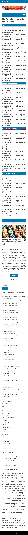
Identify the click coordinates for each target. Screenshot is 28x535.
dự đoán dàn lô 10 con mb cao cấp (10, 326)
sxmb (14, 524)
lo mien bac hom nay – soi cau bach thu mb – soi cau (13, 296)
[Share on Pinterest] (16, 279)
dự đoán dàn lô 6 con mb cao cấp (10, 333)
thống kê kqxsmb (6, 443)
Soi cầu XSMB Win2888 (19, 522)
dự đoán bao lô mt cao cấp (8, 354)
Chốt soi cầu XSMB (5, 473)
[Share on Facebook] (13, 279)
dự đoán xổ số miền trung (10, 493)
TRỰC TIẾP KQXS (5, 403)
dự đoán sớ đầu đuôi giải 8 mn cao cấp (11, 389)
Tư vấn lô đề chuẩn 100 (7, 246)
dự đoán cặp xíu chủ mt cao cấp (9, 357)
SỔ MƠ (3, 436)
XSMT (3, 410)
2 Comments (14, 222)
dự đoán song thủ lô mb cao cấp (10, 350)
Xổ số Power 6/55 (6, 427)
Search (4, 288)
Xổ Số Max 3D (6, 422)
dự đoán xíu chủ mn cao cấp (9, 396)
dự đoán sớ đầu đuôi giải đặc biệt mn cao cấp (12, 392)
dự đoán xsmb (9, 484)
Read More (14, 275)
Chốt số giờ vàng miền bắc (14, 473)
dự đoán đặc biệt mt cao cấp (9, 359)
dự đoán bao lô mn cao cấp (8, 378)
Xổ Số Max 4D (6, 424)
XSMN (3, 408)
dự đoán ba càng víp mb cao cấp (10, 303)
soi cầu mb (9, 520)
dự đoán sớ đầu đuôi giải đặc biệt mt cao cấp (12, 368)
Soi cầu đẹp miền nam (7, 375)
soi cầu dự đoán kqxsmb (12, 509)
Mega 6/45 (5, 420)
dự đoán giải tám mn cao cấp (9, 385)
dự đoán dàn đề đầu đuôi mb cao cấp (11, 324)
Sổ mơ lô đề (4, 399)
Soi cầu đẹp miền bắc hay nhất (8, 331)
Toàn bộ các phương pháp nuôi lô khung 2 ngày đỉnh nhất (11, 242)
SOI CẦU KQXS (5, 431)
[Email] (18, 279)
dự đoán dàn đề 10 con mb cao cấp (10, 322)
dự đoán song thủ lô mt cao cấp (9, 371)
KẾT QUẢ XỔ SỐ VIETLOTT (8, 417)
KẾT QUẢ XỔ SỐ (5, 413)
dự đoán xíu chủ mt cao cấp (9, 373)
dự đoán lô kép (12, 481)
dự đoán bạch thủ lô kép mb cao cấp (10, 308)
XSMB (3, 406)
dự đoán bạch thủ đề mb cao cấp (10, 305)
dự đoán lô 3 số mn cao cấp (9, 387)
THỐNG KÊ (4, 429)
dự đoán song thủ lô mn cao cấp (10, 394)
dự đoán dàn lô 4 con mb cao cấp (10, 329)
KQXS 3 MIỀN (5, 434)
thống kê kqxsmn (6, 445)
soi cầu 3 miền (18, 501)
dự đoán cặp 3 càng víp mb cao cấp (10, 312)
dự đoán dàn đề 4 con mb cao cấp (10, 315)
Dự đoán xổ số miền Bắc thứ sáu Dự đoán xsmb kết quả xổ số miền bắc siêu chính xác (14, 490)
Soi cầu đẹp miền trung (7, 352)
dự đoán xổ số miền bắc (12, 486)
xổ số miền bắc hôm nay (12, 527)
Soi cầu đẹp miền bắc (6, 298)
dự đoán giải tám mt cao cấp (9, 361)
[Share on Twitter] (15, 279)
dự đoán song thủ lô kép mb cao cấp (10, 347)
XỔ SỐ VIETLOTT (5, 415)
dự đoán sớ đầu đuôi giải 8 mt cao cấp (11, 366)
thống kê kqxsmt (6, 448)
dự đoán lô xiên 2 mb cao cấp (9, 338)
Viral (15, 533)
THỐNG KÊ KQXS (5, 441)
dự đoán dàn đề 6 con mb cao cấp (10, 317)
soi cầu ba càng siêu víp (11, 504)
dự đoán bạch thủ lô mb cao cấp (10, 310)
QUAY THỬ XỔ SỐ (6, 439)
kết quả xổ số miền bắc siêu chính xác (18, 498)
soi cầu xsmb (16, 520)
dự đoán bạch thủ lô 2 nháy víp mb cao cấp (12, 301)
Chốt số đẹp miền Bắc (17, 475)
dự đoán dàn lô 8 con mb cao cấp (10, 336)
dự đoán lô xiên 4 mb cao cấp (9, 343)
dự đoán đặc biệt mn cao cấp (9, 382)
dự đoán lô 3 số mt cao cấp (9, 364)
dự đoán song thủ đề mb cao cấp (10, 345)
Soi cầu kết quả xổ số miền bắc (11, 516)
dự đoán (11, 477)
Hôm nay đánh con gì (12, 495)
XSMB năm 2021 (13, 525)
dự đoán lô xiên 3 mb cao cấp (9, 340)
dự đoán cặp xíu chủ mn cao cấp (10, 380)
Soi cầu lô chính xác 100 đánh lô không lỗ (14, 518)
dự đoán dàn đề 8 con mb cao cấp (10, 319)
